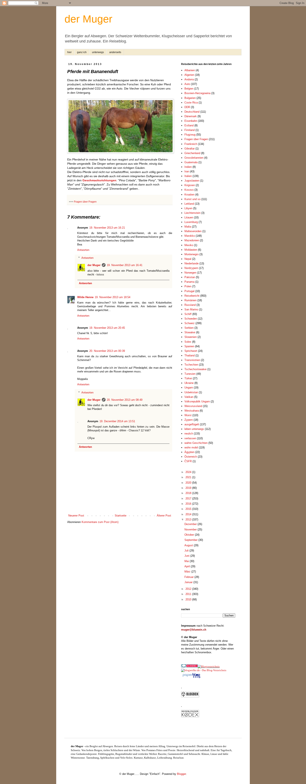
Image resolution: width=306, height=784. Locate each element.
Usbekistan (191, 392)
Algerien (189, 74)
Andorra (189, 79)
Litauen (188, 217)
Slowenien (190, 336)
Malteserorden (193, 231)
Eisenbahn (190, 120)
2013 (188, 519)
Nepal (187, 258)
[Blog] (209, 666)
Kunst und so (192, 199)
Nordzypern (191, 268)
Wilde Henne (85, 297)
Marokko (189, 235)
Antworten (83, 249)
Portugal (189, 291)
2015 (188, 508)
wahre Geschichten (196, 442)
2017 (188, 498)
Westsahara (191, 410)
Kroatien (189, 194)
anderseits (115, 52)
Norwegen (190, 272)
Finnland (189, 130)
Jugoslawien (191, 180)
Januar (188, 582)
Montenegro (191, 254)
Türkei (188, 378)
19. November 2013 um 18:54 (112, 297)
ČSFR (188, 461)
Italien (188, 176)
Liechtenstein (192, 212)
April (187, 566)
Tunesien (189, 373)
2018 (188, 493)
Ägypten (189, 452)
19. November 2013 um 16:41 (124, 265)
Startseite (120, 515)
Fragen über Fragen (85, 201)
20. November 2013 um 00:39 (107, 350)
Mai (187, 561)
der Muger (88, 19)
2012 (188, 588)
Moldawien (190, 249)
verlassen (190, 438)
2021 (188, 477)
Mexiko (188, 245)
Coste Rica (191, 102)
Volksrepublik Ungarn (197, 401)
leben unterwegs (194, 429)
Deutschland (191, 111)
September (191, 539)
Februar (189, 577)
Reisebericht (191, 295)
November (191, 529)
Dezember (191, 524)
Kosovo (189, 189)
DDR (187, 107)
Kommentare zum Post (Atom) (100, 522)
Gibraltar (189, 148)
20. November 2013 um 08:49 (124, 399)
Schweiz (189, 323)
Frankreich (190, 144)
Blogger (181, 773)
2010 (188, 599)
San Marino (191, 309)
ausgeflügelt (191, 424)
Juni (187, 555)
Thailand (189, 355)
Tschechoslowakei (195, 369)
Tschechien (191, 364)
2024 (188, 472)
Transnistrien (192, 360)
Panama (189, 281)
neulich (188, 433)
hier (69, 52)
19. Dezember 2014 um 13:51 (117, 421)
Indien (188, 166)
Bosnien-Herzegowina (197, 93)
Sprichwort (190, 350)
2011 (188, 594)
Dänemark (190, 116)
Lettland (189, 203)
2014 (188, 514)
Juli (186, 550)
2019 (188, 487)
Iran (186, 171)
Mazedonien (191, 240)
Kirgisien (189, 185)
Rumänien (190, 300)
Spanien (189, 346)
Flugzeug (189, 134)
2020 (188, 482)
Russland (190, 304)
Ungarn (188, 387)
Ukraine (189, 383)
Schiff (188, 314)
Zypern (188, 419)
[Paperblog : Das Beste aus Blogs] (191, 678)
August (189, 545)
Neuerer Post (76, 515)
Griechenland (192, 153)
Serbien (189, 327)
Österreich (190, 456)
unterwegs (98, 52)
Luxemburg (191, 222)
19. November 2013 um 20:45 (107, 327)
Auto (187, 84)
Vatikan (188, 396)
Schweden (190, 318)
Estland (189, 125)
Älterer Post (164, 515)
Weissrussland (193, 406)
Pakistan (189, 277)
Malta (187, 226)
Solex (187, 341)
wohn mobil (191, 447)
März (187, 571)
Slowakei (189, 332)
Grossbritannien (193, 157)
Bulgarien (190, 98)
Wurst (188, 415)
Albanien (189, 70)
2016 (188, 503)
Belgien (188, 88)
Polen (187, 286)
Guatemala (191, 162)
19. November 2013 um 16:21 (107, 227)
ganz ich (82, 52)
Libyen (188, 208)
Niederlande (191, 263)
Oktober (189, 534)
